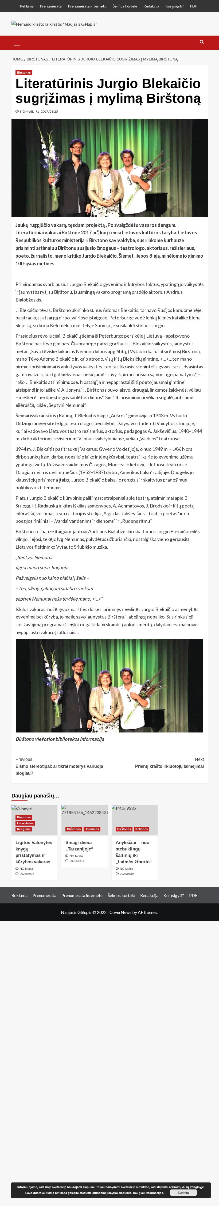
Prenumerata (51, 6)
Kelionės (141, 829)
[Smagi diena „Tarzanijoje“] (84, 820)
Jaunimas (92, 829)
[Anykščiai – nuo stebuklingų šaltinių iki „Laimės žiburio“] (135, 820)
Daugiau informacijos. (148, 1193)
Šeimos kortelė (125, 6)
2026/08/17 (27, 873)
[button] (16, 42)
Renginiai (23, 829)
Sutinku (183, 1192)
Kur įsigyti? (174, 6)
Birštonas (24, 72)
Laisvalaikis (25, 823)
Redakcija (151, 6)
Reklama (27, 6)
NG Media (27, 111)
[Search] (201, 42)
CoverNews (120, 912)
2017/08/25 (49, 111)
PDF (193, 6)
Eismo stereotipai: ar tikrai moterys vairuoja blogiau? (59, 766)
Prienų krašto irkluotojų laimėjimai (169, 763)
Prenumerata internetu (87, 6)
